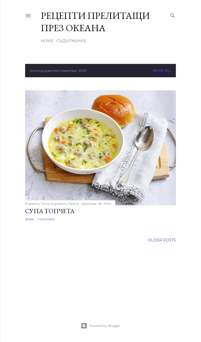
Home (47, 40)
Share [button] (29, 219)
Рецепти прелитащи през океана (95, 21)
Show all (162, 71)
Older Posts (162, 240)
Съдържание (71, 40)
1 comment (46, 219)
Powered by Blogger (104, 326)
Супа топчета (49, 211)
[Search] (173, 14)
